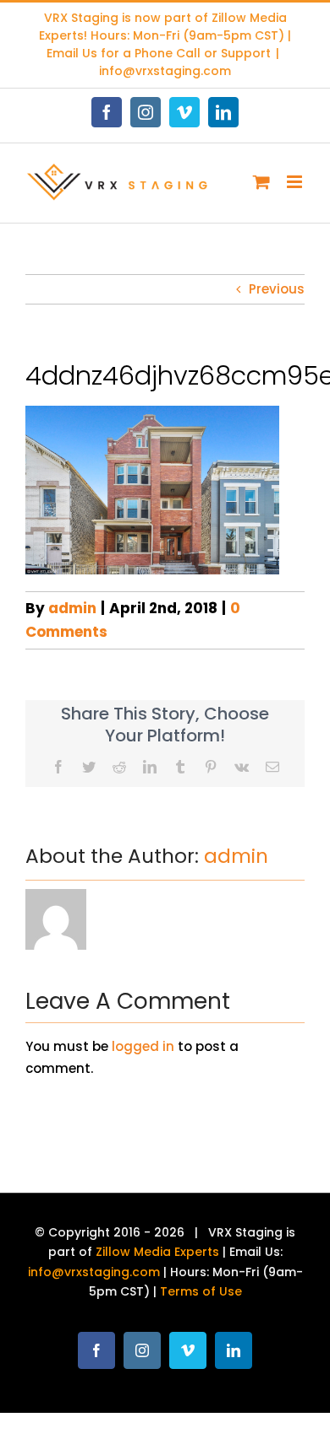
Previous (277, 289)
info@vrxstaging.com (165, 70)
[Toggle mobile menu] (296, 182)
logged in (143, 1046)
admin (72, 608)
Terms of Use (201, 1291)
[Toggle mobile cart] (261, 182)
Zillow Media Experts (157, 1251)
